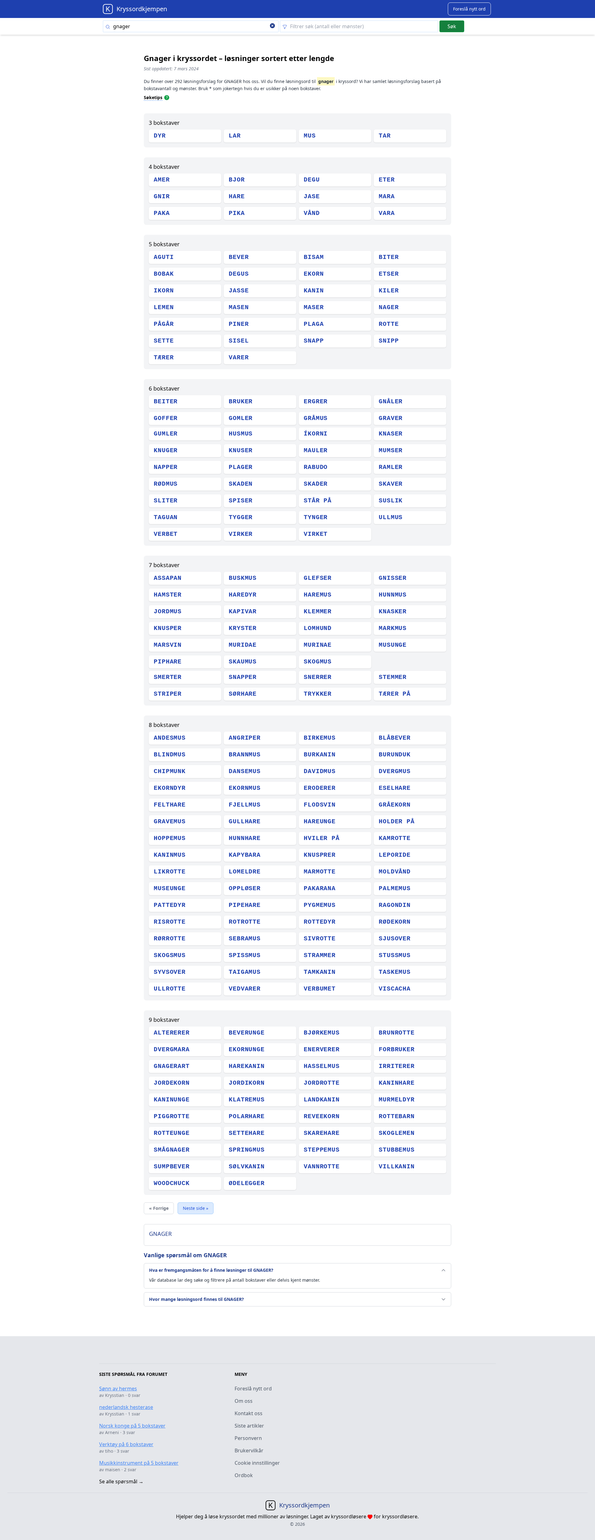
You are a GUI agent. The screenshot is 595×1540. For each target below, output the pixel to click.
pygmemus (320, 905)
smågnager (172, 1149)
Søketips (153, 97)
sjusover (395, 938)
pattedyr (170, 905)
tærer (164, 357)
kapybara (245, 855)
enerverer (322, 1049)
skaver (391, 484)
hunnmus (393, 594)
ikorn (164, 290)
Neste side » (195, 1208)
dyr (160, 135)
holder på (397, 821)
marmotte (320, 871)
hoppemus (170, 838)
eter (387, 179)
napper (166, 467)
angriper (245, 738)
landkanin (322, 1099)
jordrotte (322, 1083)
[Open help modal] (167, 97)
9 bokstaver (164, 1019)
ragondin (395, 905)
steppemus (322, 1149)
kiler (389, 290)
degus (239, 274)
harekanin (247, 1066)
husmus (241, 433)
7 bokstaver (164, 565)
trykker (318, 694)
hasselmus (322, 1066)
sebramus (245, 938)
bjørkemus (322, 1032)
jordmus (168, 611)
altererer (172, 1032)
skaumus (243, 661)
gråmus (316, 418)
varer (239, 357)
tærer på (395, 694)
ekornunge (247, 1049)
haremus (318, 594)
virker (241, 534)
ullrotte (170, 988)
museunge (170, 888)
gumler (166, 433)
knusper (168, 628)
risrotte (170, 921)
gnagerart (172, 1066)
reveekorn (322, 1116)
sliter (166, 500)
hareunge (320, 821)
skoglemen (397, 1133)
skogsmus (170, 955)
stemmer (393, 677)
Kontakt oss (248, 1413)
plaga (314, 324)
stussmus (395, 955)
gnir (162, 196)
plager (241, 467)
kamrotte (395, 838)
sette (164, 340)
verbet (166, 534)
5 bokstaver (164, 244)
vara (387, 213)
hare (237, 196)
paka (162, 213)
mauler (316, 450)
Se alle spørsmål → (121, 1481)
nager (389, 307)
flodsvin (320, 804)
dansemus (245, 771)
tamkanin (320, 972)
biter (389, 257)
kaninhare (397, 1083)
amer (162, 179)
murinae (318, 645)
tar (385, 135)
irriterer (397, 1066)
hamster (168, 594)
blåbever (395, 738)
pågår (164, 324)
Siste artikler (249, 1425)
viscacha (395, 988)
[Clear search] (272, 26)
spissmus (245, 955)
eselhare (395, 788)
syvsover (170, 972)
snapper (243, 677)
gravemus (170, 821)
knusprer (320, 855)
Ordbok (244, 1475)
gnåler (391, 401)
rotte (389, 324)
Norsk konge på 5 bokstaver (132, 1425)
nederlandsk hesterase (126, 1407)
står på (318, 500)
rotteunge (172, 1133)
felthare (170, 804)
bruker (241, 401)
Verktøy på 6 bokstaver (126, 1444)
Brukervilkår (249, 1450)
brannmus (245, 754)
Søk (451, 26)
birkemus (320, 738)
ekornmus (245, 788)
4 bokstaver (164, 166)
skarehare (322, 1133)
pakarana (320, 888)
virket (316, 534)
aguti (164, 257)
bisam (314, 257)
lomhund (318, 628)
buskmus (243, 578)
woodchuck (172, 1183)
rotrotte (245, 921)
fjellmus (245, 804)
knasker (393, 611)
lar (235, 135)
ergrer (316, 401)
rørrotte (170, 938)
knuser (241, 450)
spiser (241, 500)
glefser (318, 578)
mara (387, 196)
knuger (166, 450)
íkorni (316, 433)
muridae (243, 645)
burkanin (320, 754)
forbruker (397, 1049)
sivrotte (320, 938)
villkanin (397, 1166)
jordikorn (247, 1083)
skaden (241, 484)
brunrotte (397, 1032)
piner (239, 324)
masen (239, 307)
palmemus (395, 888)
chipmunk (170, 771)
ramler (391, 467)
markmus (393, 628)
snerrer (318, 677)
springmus (247, 1149)
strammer (320, 955)
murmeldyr (397, 1099)
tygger (241, 517)
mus (310, 135)
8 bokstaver (164, 724)
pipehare (245, 905)
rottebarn (397, 1116)
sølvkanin (247, 1166)
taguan (166, 517)
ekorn (314, 274)
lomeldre (245, 871)
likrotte (170, 871)
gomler (241, 418)
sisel (239, 340)
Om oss (244, 1401)
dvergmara (172, 1049)
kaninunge (172, 1099)
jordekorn (172, 1083)
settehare (247, 1133)
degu (312, 179)
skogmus (318, 661)
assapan (168, 578)
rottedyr (320, 921)
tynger (316, 517)
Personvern (248, 1438)
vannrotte (322, 1166)
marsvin (168, 645)
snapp (314, 340)
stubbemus (397, 1149)
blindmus (170, 754)
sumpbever (172, 1166)
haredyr (243, 594)
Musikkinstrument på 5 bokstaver (138, 1462)
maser (314, 307)
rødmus (166, 484)
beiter (166, 401)
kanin (314, 290)
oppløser (245, 888)
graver (391, 418)
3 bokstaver (164, 122)
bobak (164, 274)
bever (239, 257)
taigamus (245, 972)
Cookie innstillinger (257, 1462)
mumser (391, 450)
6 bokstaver (164, 388)
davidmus (320, 771)
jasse (239, 290)
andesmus (170, 738)
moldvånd (395, 871)
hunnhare (245, 838)
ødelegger (247, 1183)
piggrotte (172, 1116)
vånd (312, 213)
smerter (168, 677)
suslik (391, 500)
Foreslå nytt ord (253, 1388)
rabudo (316, 467)
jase (312, 196)
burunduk (395, 754)
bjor (237, 179)
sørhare (243, 694)
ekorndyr (170, 788)
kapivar (243, 611)
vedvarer (245, 988)
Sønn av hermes (118, 1388)
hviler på (322, 838)
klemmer (318, 611)
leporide (395, 855)
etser (389, 274)
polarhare (247, 1116)
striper (168, 694)
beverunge (247, 1032)
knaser (391, 433)
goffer (166, 418)
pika (237, 213)
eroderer (320, 788)
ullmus (391, 517)
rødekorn (395, 921)
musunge (393, 645)
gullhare (245, 821)
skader (316, 484)
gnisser (393, 578)
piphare (168, 661)
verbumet (320, 988)
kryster (243, 628)
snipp (389, 340)
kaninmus (170, 855)
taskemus (395, 972)
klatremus (247, 1099)
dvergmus (395, 771)
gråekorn (395, 804)
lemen (164, 307)
